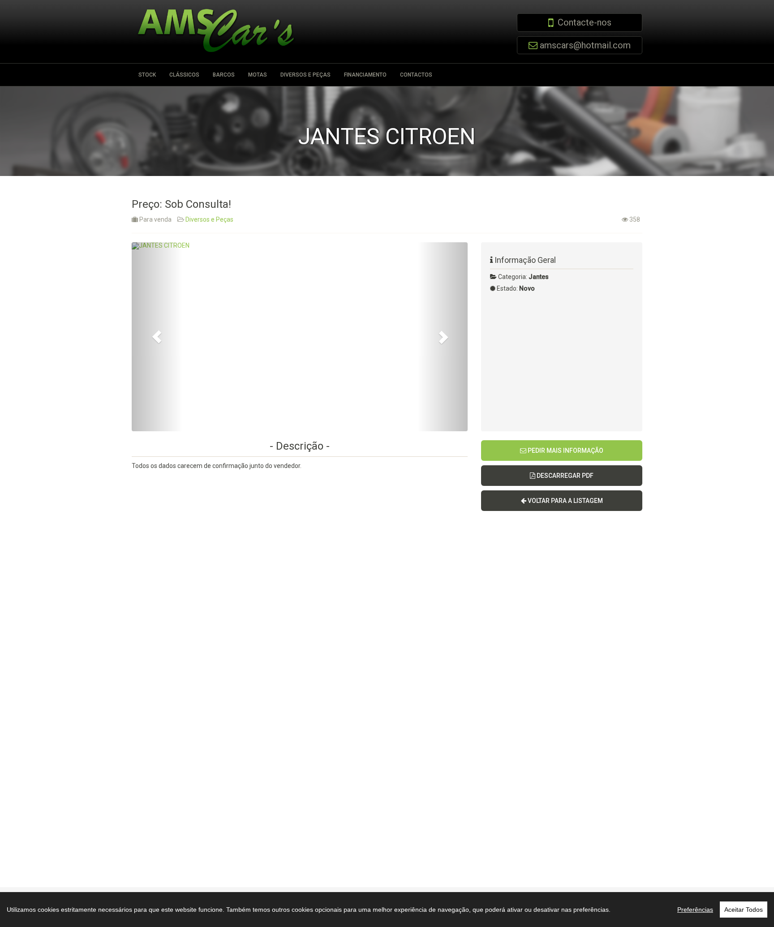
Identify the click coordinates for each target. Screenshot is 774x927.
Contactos (416, 75)
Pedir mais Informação (564, 450)
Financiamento (365, 75)
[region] (387, 909)
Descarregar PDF (564, 475)
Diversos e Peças (305, 75)
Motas (257, 75)
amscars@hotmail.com (585, 45)
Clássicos (184, 75)
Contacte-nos (584, 22)
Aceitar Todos (743, 909)
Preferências (695, 909)
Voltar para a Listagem (564, 500)
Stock (147, 75)
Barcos (224, 75)
